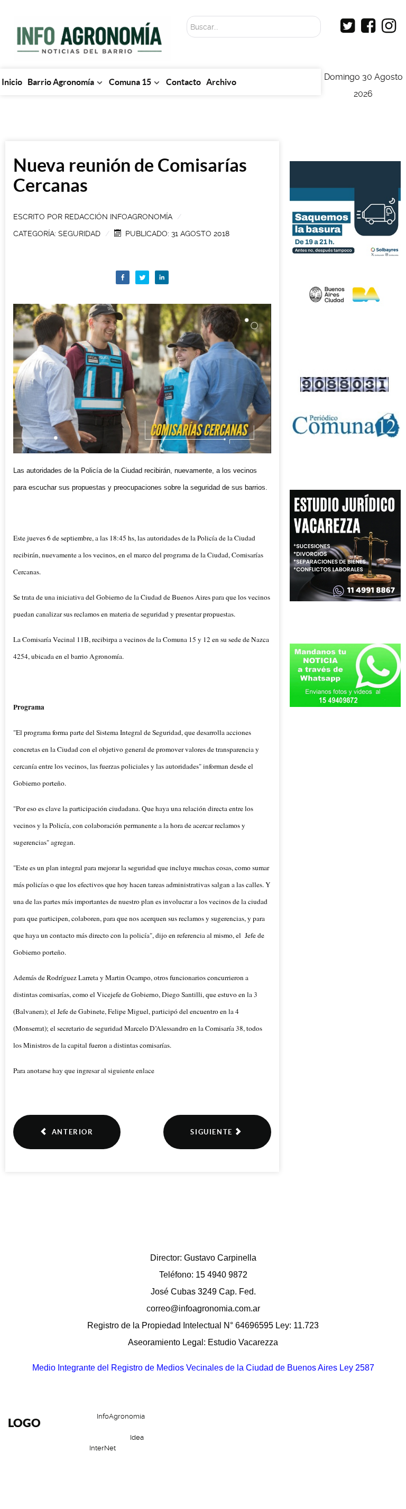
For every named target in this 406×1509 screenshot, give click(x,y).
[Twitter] (142, 277)
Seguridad (79, 233)
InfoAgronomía (121, 1416)
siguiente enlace (130, 1070)
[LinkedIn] (162, 277)
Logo (24, 1422)
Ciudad (324, 1449)
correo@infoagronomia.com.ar (203, 1308)
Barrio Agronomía (295, 1424)
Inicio (233, 1424)
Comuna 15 (271, 1449)
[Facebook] (123, 277)
